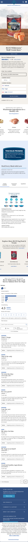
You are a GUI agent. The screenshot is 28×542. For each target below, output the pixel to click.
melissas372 (4, 450)
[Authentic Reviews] (4, 288)
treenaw (3, 432)
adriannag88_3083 (6, 375)
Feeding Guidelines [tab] (4, 184)
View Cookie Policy (14, 535)
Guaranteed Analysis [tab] (14, 184)
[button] (2, 2)
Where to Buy (9, 496)
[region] (14, 126)
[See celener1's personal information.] (6, 393)
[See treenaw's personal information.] (6, 432)
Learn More (21, 248)
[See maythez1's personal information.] (7, 358)
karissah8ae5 (4, 466)
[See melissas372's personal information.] (8, 450)
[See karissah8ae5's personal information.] (9, 466)
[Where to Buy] (26, 2)
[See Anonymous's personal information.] (8, 339)
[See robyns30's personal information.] (7, 410)
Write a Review (17, 59)
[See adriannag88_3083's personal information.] (11, 375)
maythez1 (3, 358)
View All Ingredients (13, 113)
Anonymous (4, 339)
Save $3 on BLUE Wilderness (13, 5)
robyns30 (3, 411)
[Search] (23, 2)
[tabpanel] (14, 209)
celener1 (3, 393)
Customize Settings (13, 539)
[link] (9, 308)
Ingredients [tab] (23, 183)
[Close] (26, 524)
